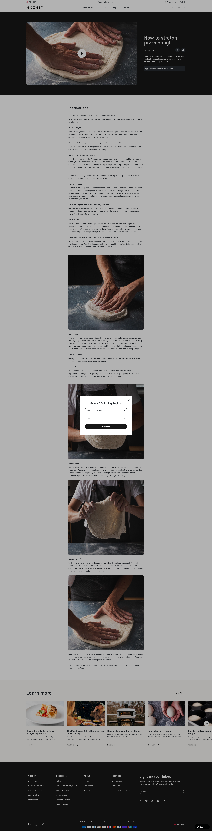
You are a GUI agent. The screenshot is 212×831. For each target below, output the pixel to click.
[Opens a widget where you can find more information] (202, 827)
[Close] (129, 400)
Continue (106, 426)
